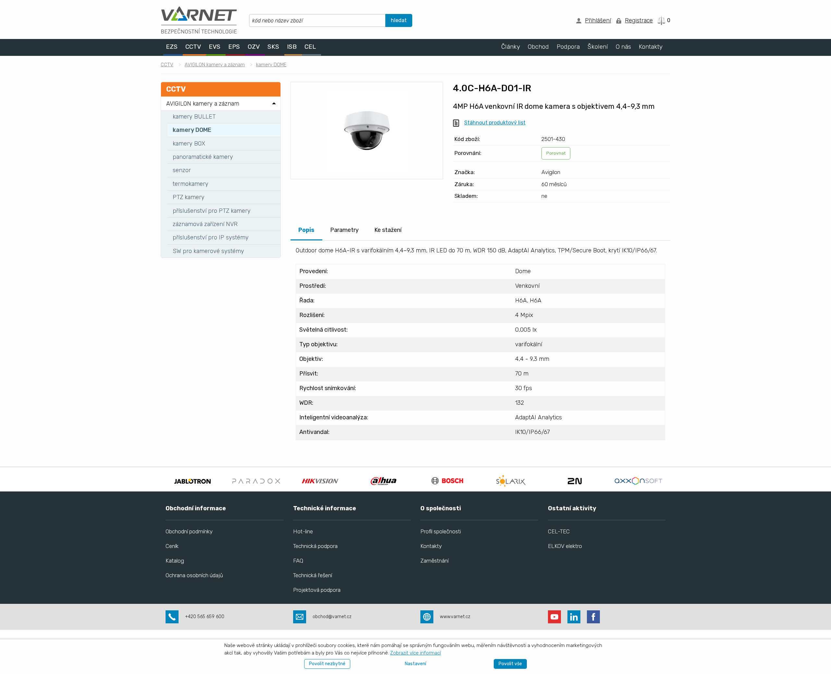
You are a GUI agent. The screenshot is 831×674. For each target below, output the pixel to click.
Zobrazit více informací (415, 653)
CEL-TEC (559, 531)
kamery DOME (271, 65)
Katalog (175, 560)
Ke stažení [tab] (388, 230)
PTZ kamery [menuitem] (189, 197)
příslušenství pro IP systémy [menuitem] (211, 237)
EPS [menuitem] (234, 47)
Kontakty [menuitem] (651, 47)
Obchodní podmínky (189, 531)
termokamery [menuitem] (190, 183)
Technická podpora (315, 546)
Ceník (172, 546)
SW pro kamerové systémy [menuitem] (208, 251)
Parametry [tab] (344, 230)
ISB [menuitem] (292, 47)
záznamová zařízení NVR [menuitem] (205, 224)
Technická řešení (312, 575)
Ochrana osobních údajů (194, 575)
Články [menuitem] (510, 47)
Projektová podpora (317, 590)
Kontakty (431, 546)
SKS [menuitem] (273, 47)
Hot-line (303, 531)
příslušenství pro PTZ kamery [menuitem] (212, 210)
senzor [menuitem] (182, 170)
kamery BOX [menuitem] (189, 143)
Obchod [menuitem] (538, 47)
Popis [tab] (306, 230)
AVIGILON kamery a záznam (215, 65)
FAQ (298, 560)
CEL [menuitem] (310, 47)
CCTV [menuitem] (193, 47)
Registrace (639, 20)
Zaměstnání (434, 560)
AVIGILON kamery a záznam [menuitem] (202, 103)
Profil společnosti (440, 531)
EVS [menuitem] (214, 47)
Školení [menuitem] (598, 47)
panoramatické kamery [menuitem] (203, 156)
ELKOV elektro (565, 546)
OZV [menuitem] (254, 47)
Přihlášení (598, 20)
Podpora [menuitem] (568, 47)
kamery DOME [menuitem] (192, 130)
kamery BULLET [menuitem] (194, 116)
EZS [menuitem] (172, 47)
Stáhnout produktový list (495, 123)
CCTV (167, 65)
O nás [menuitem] (623, 47)
